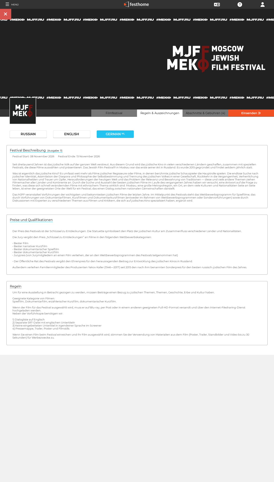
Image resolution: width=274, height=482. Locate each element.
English (71, 134)
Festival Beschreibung (36, 150)
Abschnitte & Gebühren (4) (205, 113)
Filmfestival (114, 113)
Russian (28, 134)
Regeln (15, 286)
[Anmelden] (263, 4)
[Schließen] (5, 14)
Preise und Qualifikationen (31, 220)
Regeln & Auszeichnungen (159, 113)
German (115, 134)
